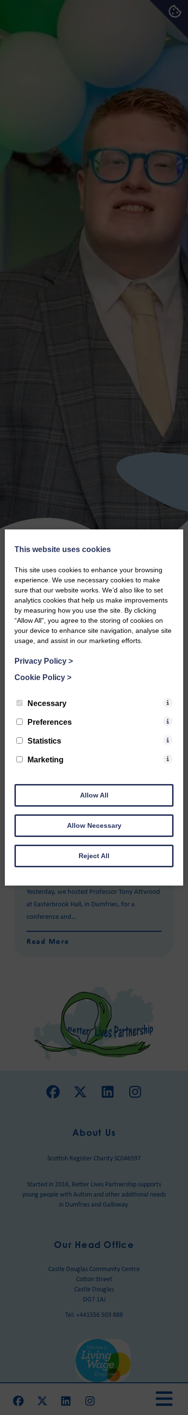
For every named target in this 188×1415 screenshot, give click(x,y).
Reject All (94, 856)
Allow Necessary (94, 825)
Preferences (49, 722)
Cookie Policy (42, 677)
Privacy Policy (43, 661)
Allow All (94, 795)
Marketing (45, 760)
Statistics (44, 741)
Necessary (47, 703)
